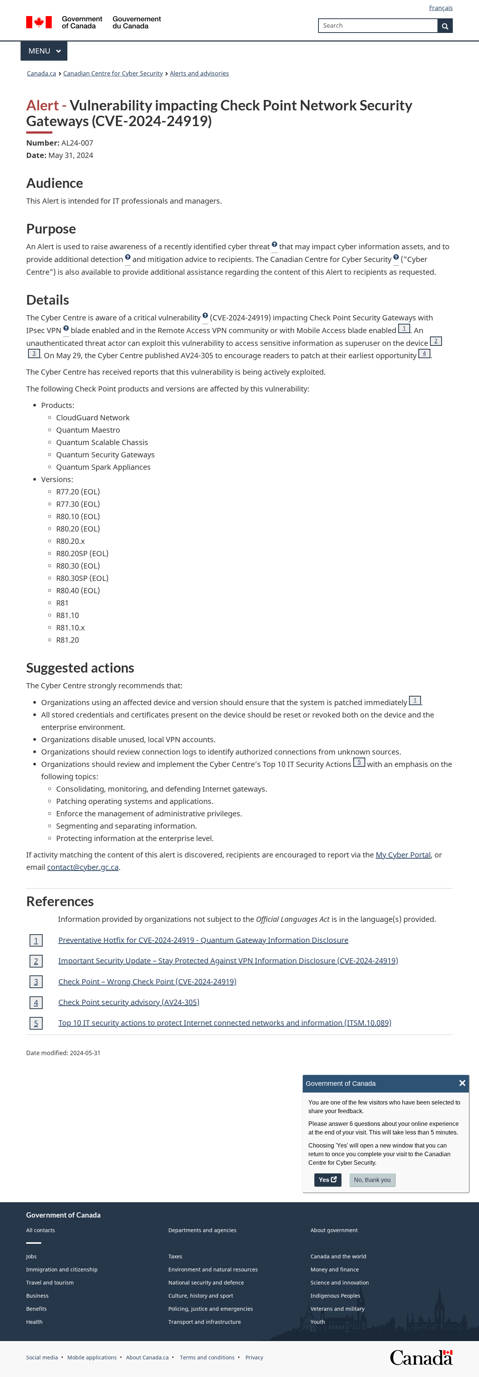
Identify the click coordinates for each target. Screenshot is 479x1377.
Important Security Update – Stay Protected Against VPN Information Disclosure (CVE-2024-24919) (228, 961)
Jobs (31, 1256)
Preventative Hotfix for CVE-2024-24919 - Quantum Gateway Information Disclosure (203, 940)
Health (34, 1321)
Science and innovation (340, 1282)
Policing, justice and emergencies (210, 1308)
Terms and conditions (207, 1357)
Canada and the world (338, 1256)
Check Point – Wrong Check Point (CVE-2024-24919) (147, 982)
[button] (274, 246)
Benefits (36, 1308)
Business (37, 1295)
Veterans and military (337, 1308)
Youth (318, 1321)
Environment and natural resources (213, 1269)
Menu (40, 51)
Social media (42, 1357)
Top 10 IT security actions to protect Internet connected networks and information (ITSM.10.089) (224, 1023)
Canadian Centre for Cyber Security (113, 73)
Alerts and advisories (199, 73)
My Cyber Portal (403, 855)
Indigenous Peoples (335, 1295)
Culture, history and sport (200, 1295)
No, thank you (373, 1182)
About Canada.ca (147, 1357)
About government (334, 1230)
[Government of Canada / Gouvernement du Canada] (93, 23)
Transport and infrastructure (204, 1321)
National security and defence (206, 1282)
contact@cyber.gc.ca (83, 867)
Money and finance (335, 1269)
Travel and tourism (50, 1282)
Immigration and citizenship (62, 1269)
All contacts (40, 1230)
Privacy (253, 1357)
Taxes (175, 1256)
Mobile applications (92, 1357)
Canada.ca (41, 73)
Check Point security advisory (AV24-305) (128, 1002)
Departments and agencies (202, 1230)
